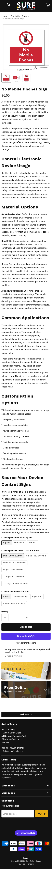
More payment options (26, 643)
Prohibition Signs (19, 16)
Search (26, 858)
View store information (13, 656)
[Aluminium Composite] (14, 607)
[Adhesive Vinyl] (21, 600)
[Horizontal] (20, 546)
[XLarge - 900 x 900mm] (14, 580)
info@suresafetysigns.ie (12, 751)
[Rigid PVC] (37, 600)
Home (4, 16)
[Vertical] (33, 546)
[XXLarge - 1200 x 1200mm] (16, 587)
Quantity (4, 611)
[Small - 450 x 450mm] (37, 559)
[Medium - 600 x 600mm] (14, 566)
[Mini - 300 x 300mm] (13, 559)
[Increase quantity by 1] (26, 617)
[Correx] (6, 600)
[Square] (7, 546)
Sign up (41, 813)
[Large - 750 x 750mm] (13, 573)
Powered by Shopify (26, 864)
